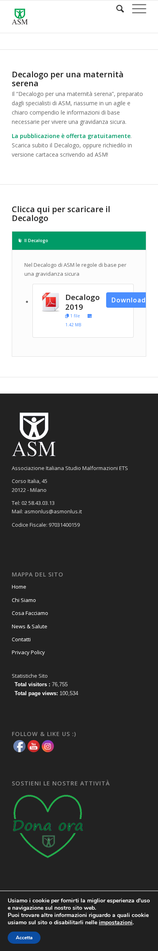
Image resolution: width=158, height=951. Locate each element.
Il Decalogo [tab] (36, 240)
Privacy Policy (28, 652)
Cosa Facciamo (30, 613)
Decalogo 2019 (82, 302)
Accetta (24, 937)
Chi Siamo (24, 600)
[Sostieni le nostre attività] (48, 860)
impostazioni (115, 922)
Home (19, 586)
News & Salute (29, 626)
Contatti (21, 639)
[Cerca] (116, 8)
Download (128, 300)
